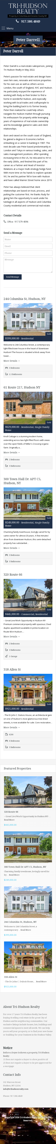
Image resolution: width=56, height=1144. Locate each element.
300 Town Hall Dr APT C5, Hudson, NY (25, 866)
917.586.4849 (30, 21)
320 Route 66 (13, 574)
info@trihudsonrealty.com (15, 1089)
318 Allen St (12, 669)
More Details (11, 361)
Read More (9, 820)
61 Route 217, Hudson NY (22, 387)
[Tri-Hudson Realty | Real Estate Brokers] (28, 8)
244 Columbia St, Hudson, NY (25, 299)
